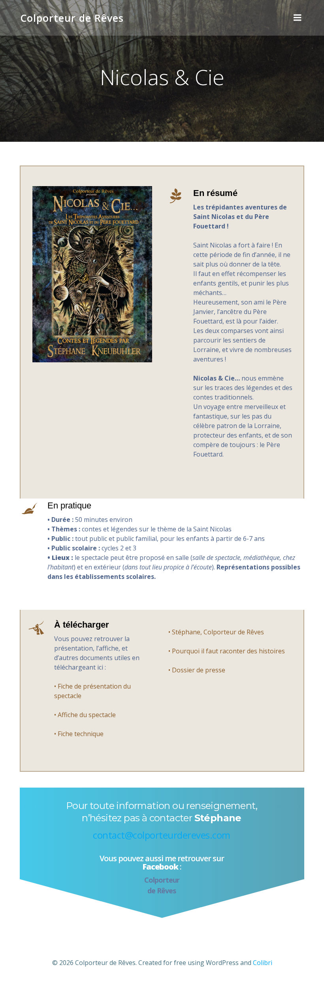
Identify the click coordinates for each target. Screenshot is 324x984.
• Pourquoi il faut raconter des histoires (226, 651)
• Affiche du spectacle (85, 714)
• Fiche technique (79, 733)
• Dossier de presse (196, 670)
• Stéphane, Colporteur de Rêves (216, 632)
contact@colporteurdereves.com (161, 834)
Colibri (262, 962)
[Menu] (297, 18)
